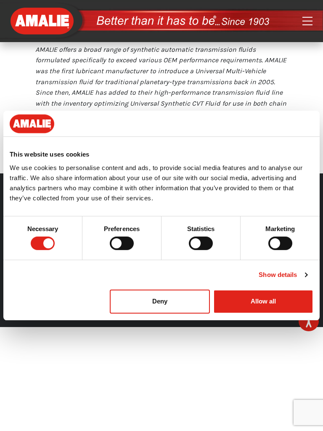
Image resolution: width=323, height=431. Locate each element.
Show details (278, 274)
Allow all (263, 301)
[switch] (122, 243)
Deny (159, 301)
